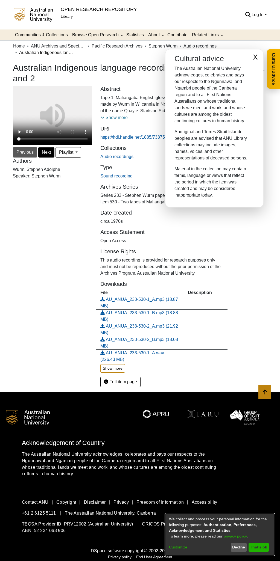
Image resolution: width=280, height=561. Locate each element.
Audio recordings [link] (200, 46)
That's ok (258, 547)
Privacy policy (120, 557)
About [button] (154, 34)
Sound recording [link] (116, 176)
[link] (116, 156)
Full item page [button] (122, 381)
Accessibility (204, 502)
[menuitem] (97, 34)
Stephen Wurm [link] (162, 46)
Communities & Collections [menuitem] (41, 34)
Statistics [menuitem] (135, 34)
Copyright (66, 502)
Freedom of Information (160, 502)
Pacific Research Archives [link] (117, 46)
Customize (178, 547)
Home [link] (19, 46)
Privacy (121, 502)
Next (46, 152)
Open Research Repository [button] (99, 9)
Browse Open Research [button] (95, 34)
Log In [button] (258, 14)
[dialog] (220, 534)
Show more (112, 368)
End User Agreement (154, 557)
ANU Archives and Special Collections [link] (58, 46)
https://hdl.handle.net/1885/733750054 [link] (137, 137)
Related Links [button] (205, 34)
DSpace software (107, 550)
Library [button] (67, 16)
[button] (247, 14)
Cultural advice (273, 69)
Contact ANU (35, 502)
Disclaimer (95, 502)
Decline (238, 547)
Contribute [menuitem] (177, 34)
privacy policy (235, 536)
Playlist (66, 152)
